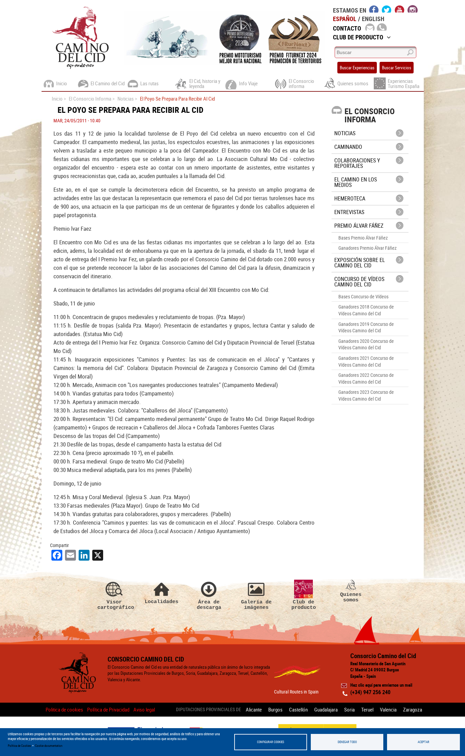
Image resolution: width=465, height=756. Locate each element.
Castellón (298, 709)
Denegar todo (347, 742)
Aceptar (423, 742)
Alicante (254, 709)
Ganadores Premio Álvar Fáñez (367, 248)
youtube (400, 9)
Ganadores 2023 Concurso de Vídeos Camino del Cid (366, 395)
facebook (374, 9)
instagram (412, 9)
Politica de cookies (64, 709)
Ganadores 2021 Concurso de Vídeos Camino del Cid (366, 361)
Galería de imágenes (256, 604)
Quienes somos (351, 597)
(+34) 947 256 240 (370, 692)
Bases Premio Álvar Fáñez (363, 237)
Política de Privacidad (108, 709)
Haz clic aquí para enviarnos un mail (381, 685)
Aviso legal (144, 709)
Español (344, 19)
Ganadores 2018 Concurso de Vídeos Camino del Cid (366, 310)
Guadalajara (326, 709)
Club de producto (303, 604)
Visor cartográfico (114, 604)
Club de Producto (358, 37)
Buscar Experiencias (357, 68)
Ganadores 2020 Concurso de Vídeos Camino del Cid (366, 344)
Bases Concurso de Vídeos (363, 296)
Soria (349, 709)
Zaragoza (412, 709)
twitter (387, 9)
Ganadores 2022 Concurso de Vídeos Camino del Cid (366, 378)
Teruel (367, 709)
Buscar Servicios (396, 68)
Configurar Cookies (270, 742)
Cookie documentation (48, 746)
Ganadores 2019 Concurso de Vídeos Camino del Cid (366, 327)
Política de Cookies (19, 746)
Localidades (161, 601)
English (373, 19)
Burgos (275, 709)
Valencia (388, 709)
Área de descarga (209, 604)
